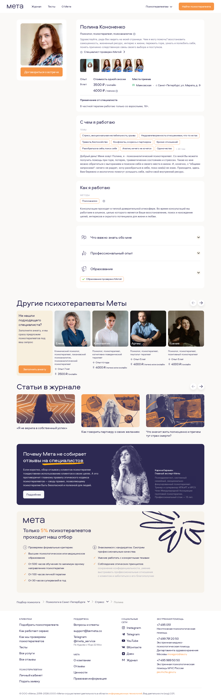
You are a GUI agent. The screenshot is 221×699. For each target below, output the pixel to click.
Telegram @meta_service (84, 639)
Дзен (130, 654)
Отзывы (79, 666)
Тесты (23, 647)
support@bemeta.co (88, 631)
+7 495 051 (164, 625)
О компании (82, 660)
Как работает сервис (34, 631)
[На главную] (15, 6)
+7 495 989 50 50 (168, 660)
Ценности (80, 672)
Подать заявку (29, 681)
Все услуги (26, 653)
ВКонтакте (134, 647)
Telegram (133, 634)
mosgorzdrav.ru (177, 654)
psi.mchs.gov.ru (166, 672)
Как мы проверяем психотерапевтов (32, 639)
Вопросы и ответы (86, 625)
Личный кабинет (31, 675)
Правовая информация (90, 678)
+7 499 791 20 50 (168, 638)
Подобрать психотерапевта (39, 625)
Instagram (134, 628)
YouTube (132, 641)
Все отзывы (27, 659)
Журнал (132, 660)
